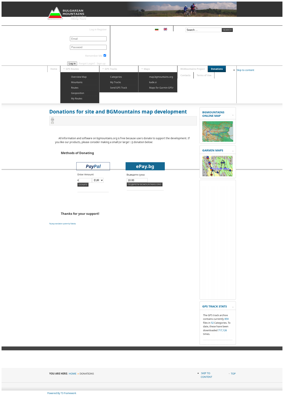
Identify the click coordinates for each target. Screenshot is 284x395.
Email (52, 122)
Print (52, 118)
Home (72, 373)
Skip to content (245, 70)
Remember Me (93, 55)
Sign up (101, 63)
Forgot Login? (87, 63)
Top (233, 373)
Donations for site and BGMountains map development (118, 111)
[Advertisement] (217, 240)
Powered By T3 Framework (61, 393)
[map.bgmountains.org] (217, 140)
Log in (72, 63)
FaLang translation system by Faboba (62, 224)
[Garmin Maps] (217, 175)
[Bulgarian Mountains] (67, 13)
